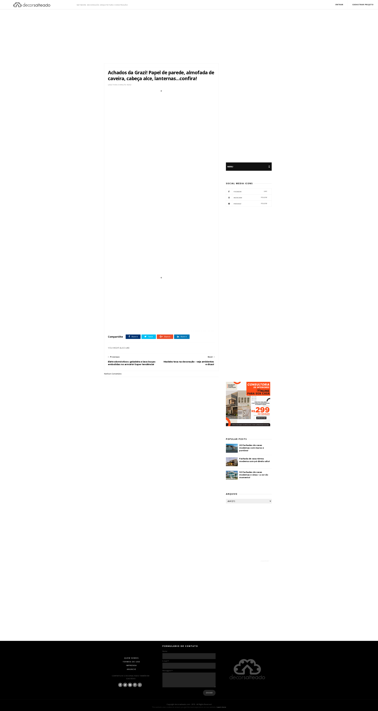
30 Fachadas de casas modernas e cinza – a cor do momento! (253, 475)
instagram (250, 198)
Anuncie (131, 669)
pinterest (250, 204)
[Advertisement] (189, 36)
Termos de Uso (131, 662)
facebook (250, 191)
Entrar (339, 4)
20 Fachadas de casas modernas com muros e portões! (251, 448)
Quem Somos (131, 658)
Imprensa (131, 665)
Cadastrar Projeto (362, 4)
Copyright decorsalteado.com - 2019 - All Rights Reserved (189, 704)
